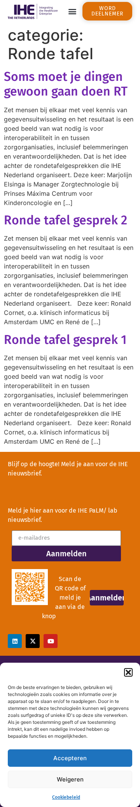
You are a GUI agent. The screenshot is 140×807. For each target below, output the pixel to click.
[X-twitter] (33, 641)
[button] (128, 672)
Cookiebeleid (66, 797)
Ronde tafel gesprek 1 (65, 339)
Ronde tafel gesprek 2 (65, 220)
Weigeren (70, 779)
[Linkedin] (15, 641)
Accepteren (70, 758)
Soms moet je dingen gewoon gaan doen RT (66, 84)
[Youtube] (51, 641)
